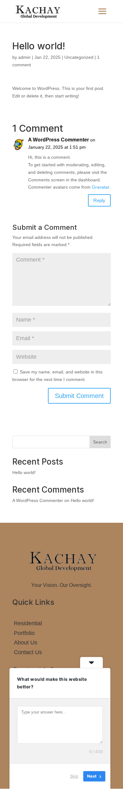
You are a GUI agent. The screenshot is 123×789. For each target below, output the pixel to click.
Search (100, 441)
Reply (99, 200)
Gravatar (100, 187)
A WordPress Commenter (58, 139)
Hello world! (24, 472)
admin (24, 57)
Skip (74, 776)
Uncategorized (78, 57)
